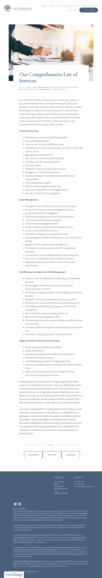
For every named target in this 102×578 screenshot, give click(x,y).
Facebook (33, 455)
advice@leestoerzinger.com (84, 486)
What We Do (55, 6)
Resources (93, 6)
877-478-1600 (79, 484)
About (44, 6)
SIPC (84, 525)
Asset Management (41, 87)
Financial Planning (60, 87)
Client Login (88, 10)
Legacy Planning (26, 89)
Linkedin (71, 455)
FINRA (80, 525)
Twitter (52, 455)
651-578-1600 (79, 482)
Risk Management (43, 89)
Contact (73, 10)
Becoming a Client (71, 6)
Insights (74, 87)
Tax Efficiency (59, 89)
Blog (84, 6)
